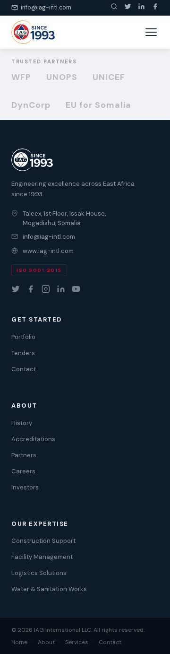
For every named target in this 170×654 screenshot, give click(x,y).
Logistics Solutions (39, 573)
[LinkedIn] (141, 8)
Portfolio (23, 337)
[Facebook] (155, 8)
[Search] (114, 8)
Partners (23, 455)
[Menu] (151, 32)
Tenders (23, 353)
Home (19, 642)
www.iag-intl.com (48, 251)
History (21, 423)
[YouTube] (76, 289)
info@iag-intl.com (46, 7)
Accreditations (33, 439)
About (46, 642)
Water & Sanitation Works (49, 589)
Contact (23, 369)
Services (76, 642)
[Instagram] (46, 289)
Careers (23, 471)
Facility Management (42, 557)
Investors (25, 487)
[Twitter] (127, 8)
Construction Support (43, 541)
